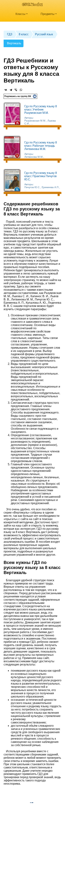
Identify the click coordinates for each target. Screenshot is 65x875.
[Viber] (16, 90)
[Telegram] (11, 90)
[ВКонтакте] (6, 90)
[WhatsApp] (21, 90)
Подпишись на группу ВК (17, 96)
